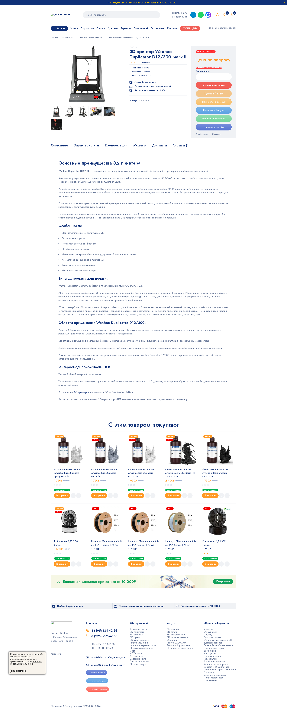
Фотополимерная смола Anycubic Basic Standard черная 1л (215, 473)
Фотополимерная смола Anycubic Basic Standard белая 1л (141, 473)
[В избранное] (202, 134)
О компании (210, 632)
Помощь (208, 634)
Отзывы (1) (181, 145)
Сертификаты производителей (220, 669)
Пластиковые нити (139, 642)
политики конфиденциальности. (26, 662)
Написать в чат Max (214, 127)
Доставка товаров (213, 642)
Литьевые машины (139, 661)
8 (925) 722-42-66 (104, 636)
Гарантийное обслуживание (218, 645)
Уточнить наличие (214, 85)
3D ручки (135, 637)
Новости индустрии (214, 648)
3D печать (172, 632)
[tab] (59, 145)
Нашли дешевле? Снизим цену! (209, 67)
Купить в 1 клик (213, 93)
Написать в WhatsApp (213, 118)
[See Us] (57, 649)
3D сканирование (176, 634)
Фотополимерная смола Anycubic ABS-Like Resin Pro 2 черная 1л (180, 473)
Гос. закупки (210, 659)
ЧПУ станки (136, 653)
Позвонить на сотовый (214, 102)
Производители (212, 656)
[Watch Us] (52, 649)
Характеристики (86, 145)
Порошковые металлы (141, 648)
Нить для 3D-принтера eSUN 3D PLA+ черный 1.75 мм (106, 543)
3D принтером (82, 392)
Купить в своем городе (216, 664)
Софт (132, 650)
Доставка (159, 145)
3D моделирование (177, 637)
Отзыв (146, 62)
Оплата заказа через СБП (218, 640)
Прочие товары (138, 664)
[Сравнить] (216, 134)
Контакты (208, 629)
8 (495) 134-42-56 (104, 630)
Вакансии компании (214, 661)
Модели (139, 145)
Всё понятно (18, 671)
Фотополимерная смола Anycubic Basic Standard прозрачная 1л (67, 473)
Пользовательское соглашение (213, 679)
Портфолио (173, 629)
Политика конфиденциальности (215, 674)
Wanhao (133, 47)
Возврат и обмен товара (216, 667)
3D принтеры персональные (89, 37)
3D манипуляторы (139, 640)
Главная (54, 37)
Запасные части (138, 659)
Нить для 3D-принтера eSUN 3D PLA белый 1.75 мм (180, 543)
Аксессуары (136, 656)
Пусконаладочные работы (180, 648)
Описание (59, 145)
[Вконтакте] (61, 649)
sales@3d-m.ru (179, 12)
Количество (202, 71)
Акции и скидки (138, 629)
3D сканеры (136, 634)
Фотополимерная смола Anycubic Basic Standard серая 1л (104, 473)
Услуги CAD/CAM (176, 642)
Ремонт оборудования (178, 645)
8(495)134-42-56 (179, 16)
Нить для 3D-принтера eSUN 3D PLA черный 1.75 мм (143, 543)
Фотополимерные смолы (143, 645)
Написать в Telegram (214, 110)
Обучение (172, 640)
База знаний (210, 650)
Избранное (227, 13)
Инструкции (210, 653)
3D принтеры (67, 37)
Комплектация (116, 145)
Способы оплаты (212, 637)
